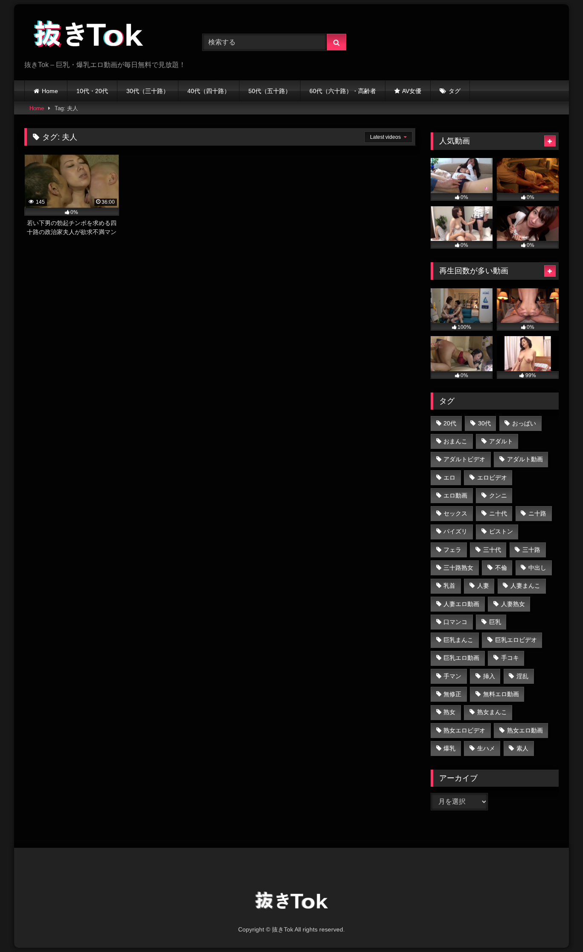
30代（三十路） (147, 91)
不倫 (501, 567)
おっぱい (524, 423)
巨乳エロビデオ (516, 639)
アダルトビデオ (464, 459)
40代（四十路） (208, 91)
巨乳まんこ (458, 639)
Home (50, 91)
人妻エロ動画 (461, 603)
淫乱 (522, 676)
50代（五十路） (269, 91)
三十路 (531, 549)
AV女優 (411, 91)
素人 (522, 748)
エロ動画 (455, 495)
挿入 (489, 676)
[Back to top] (556, 926)
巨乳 (495, 621)
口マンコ (455, 621)
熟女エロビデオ (464, 730)
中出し (537, 567)
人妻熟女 (513, 603)
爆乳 (449, 748)
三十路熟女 (458, 567)
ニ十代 (498, 513)
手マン (452, 676)
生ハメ (486, 748)
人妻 (483, 585)
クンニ (498, 495)
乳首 (449, 585)
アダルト (501, 441)
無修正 (452, 694)
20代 (449, 423)
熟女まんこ (492, 712)
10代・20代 (92, 91)
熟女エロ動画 (525, 730)
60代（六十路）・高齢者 (342, 91)
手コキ (510, 657)
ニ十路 (537, 513)
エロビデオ (492, 477)
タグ (455, 91)
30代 (484, 423)
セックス (455, 513)
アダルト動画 (525, 459)
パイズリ (455, 531)
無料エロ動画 (501, 694)
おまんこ (455, 441)
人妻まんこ (525, 585)
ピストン (501, 531)
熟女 (449, 712)
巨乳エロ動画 (461, 657)
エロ (449, 477)
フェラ (452, 549)
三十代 (492, 549)
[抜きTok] (88, 35)
